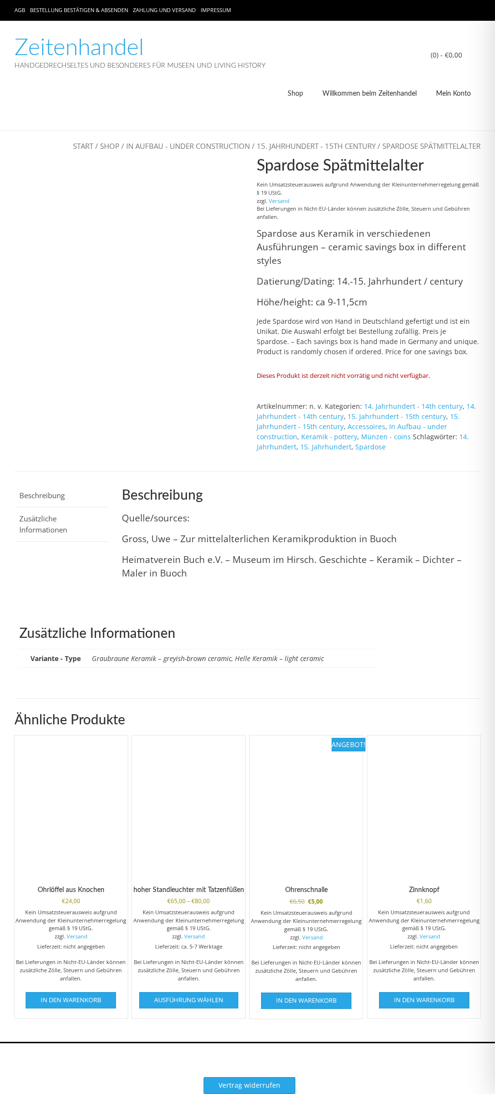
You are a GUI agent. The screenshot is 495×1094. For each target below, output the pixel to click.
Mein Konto (453, 93)
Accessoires (366, 426)
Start (83, 146)
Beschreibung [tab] (42, 495)
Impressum (216, 10)
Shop (295, 93)
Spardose (370, 446)
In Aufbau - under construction (188, 146)
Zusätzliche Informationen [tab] (43, 524)
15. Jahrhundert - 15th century (316, 146)
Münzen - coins (386, 436)
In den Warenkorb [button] (71, 999)
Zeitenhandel (79, 47)
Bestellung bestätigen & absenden (79, 10)
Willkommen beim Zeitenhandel (369, 93)
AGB (20, 10)
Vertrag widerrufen (249, 1085)
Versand (279, 200)
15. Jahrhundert (325, 446)
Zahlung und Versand (164, 10)
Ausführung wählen (188, 999)
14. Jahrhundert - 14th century (413, 406)
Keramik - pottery (329, 436)
